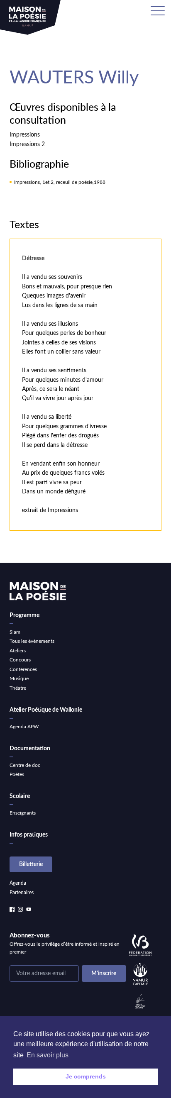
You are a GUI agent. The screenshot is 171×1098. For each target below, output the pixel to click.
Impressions (25, 135)
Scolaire (20, 796)
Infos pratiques (29, 835)
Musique (19, 678)
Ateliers (18, 650)
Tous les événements (32, 641)
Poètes (17, 774)
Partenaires (22, 892)
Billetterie (31, 864)
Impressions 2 (27, 144)
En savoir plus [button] (47, 1055)
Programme (24, 615)
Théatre (18, 688)
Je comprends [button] (86, 1076)
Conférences (23, 669)
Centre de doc (25, 765)
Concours (20, 659)
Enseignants (23, 812)
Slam (15, 632)
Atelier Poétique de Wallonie (46, 710)
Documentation (30, 749)
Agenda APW (24, 726)
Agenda (18, 883)
